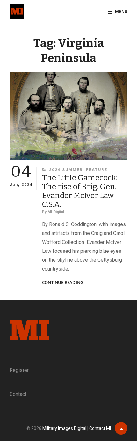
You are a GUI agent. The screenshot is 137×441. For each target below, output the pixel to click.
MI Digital (55, 212)
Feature (96, 170)
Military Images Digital (64, 428)
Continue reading (62, 282)
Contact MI (100, 428)
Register (19, 370)
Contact (18, 394)
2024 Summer (66, 170)
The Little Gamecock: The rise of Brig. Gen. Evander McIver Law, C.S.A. (79, 191)
